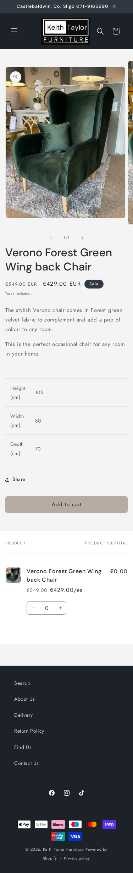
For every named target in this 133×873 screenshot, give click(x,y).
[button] (14, 31)
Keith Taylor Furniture (63, 849)
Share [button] (19, 479)
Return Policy (29, 730)
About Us (24, 699)
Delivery (23, 714)
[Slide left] (51, 238)
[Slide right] (82, 238)
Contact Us (26, 763)
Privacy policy (77, 858)
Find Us (23, 747)
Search (22, 683)
